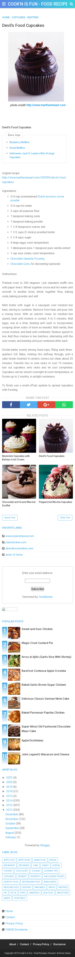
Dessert (22, 876)
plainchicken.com (16, 542)
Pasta (51, 887)
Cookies (36, 871)
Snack (7, 898)
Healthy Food (11, 882)
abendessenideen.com (19, 548)
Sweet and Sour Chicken (37, 629)
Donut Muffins (17, 147)
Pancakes (40, 887)
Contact (10, 917)
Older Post (65, 517)
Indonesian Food (31, 882)
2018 (9, 791)
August (10, 832)
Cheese (56, 865)
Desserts (35, 876)
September (12, 828)
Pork (22, 893)
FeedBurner (46, 596)
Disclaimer (59, 944)
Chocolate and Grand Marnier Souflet (19, 504)
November (12, 819)
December (12, 814)
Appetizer (9, 860)
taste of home (14, 554)
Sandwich (34, 893)
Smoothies (63, 893)
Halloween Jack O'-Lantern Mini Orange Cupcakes (31, 155)
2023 (9, 777)
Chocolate (22, 871)
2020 (9, 782)
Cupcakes (9, 876)
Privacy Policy (14, 923)
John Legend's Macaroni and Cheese (45, 754)
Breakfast (9, 865)
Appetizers (24, 860)
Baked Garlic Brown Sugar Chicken (44, 684)
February (11, 837)
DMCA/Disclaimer (17, 929)
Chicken (8, 871)
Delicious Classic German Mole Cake (45, 698)
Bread (53, 860)
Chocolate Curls (20, 264)
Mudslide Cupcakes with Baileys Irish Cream (16, 458)
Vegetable (19, 898)
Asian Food (40, 860)
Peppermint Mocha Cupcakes (55, 502)
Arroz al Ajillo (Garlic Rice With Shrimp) (46, 657)
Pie (5, 893)
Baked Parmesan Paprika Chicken (43, 712)
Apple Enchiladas (32, 740)
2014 (9, 800)
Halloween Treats (54, 876)
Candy (45, 865)
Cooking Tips (51, 871)
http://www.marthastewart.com (46, 105)
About (12, 944)
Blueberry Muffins (19, 142)
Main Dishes (50, 882)
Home (9, 911)
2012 (9, 809)
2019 (9, 786)
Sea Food (48, 893)
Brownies (24, 865)
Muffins (26, 887)
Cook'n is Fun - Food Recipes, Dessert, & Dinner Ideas (45, 953)
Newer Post (9, 517)
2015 (9, 796)
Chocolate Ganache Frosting (27, 258)
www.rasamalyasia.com (20, 536)
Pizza (13, 893)
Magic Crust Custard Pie (37, 643)
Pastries (63, 887)
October (10, 823)
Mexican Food (11, 887)
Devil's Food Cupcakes (52, 456)
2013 (9, 805)
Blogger (45, 845)
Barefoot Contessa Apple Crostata (44, 670)
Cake (35, 865)
